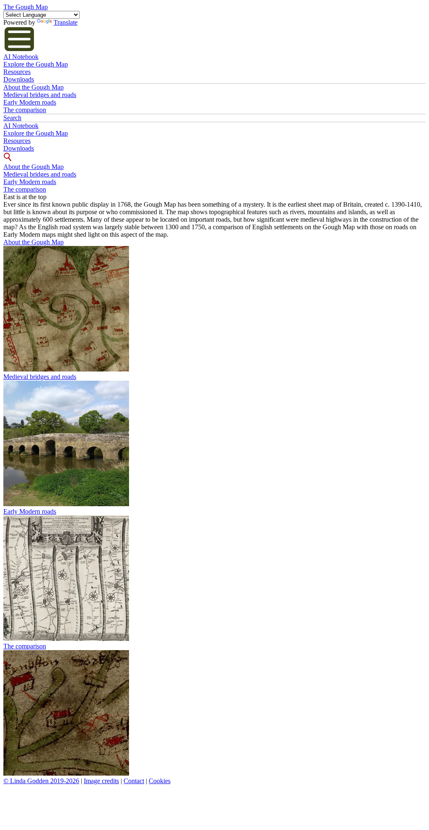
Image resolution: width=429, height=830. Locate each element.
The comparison (24, 109)
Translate (66, 22)
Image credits (101, 780)
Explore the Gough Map (35, 64)
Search (12, 117)
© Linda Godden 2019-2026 (41, 780)
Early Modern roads (29, 102)
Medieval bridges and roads (39, 94)
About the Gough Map (33, 87)
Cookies (160, 780)
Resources (17, 71)
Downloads (18, 79)
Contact (134, 780)
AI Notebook (21, 56)
